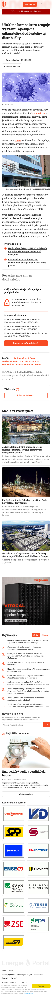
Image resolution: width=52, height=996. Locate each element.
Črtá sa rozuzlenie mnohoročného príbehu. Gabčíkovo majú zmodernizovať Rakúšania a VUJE (28, 683)
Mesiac (45, 635)
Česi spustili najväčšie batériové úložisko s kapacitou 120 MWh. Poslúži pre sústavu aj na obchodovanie (25, 655)
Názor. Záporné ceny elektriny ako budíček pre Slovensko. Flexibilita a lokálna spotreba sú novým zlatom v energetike (28, 691)
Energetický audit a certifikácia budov (23, 773)
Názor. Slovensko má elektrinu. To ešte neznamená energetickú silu (28, 670)
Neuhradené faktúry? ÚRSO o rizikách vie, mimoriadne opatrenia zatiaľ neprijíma (27, 251)
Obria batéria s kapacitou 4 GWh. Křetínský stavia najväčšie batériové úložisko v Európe (27, 641)
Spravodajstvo (12, 60)
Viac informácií (28, 994)
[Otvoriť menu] (47, 4)
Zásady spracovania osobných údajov (17, 974)
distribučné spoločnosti (24, 358)
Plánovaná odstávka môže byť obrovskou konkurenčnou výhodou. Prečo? (24, 648)
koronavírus (8, 364)
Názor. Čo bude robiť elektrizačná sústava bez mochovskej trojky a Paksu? (25, 699)
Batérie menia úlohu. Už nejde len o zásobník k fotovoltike (26, 663)
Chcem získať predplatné (25, 343)
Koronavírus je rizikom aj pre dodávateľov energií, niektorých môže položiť (27, 262)
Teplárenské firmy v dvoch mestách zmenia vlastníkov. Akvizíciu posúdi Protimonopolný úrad (28, 705)
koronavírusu (38, 113)
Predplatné (30, 4)
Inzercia (5, 978)
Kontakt (14, 978)
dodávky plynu (32, 361)
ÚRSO (18, 140)
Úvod (5, 4)
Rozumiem (41, 986)
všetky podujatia (26, 794)
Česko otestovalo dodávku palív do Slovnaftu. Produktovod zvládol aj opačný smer (26, 676)
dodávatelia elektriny (12, 361)
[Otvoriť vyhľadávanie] (41, 4)
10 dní (35, 635)
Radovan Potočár (24, 364)
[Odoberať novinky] (46, 724)
